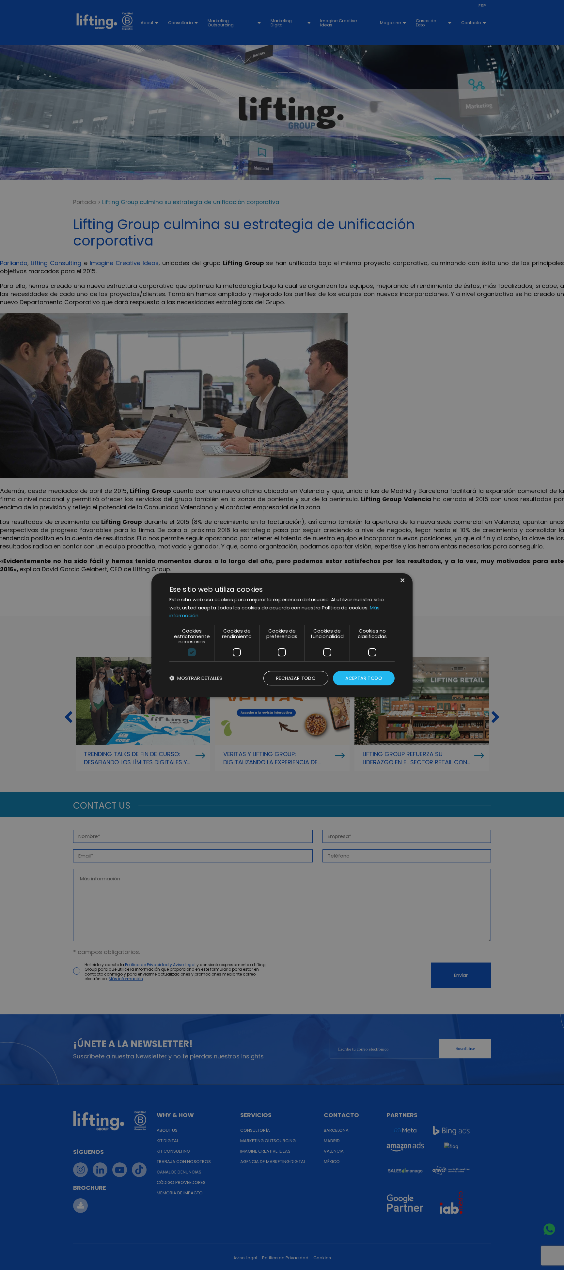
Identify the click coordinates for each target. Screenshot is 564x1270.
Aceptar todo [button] (363, 678)
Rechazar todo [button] (296, 678)
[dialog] (282, 635)
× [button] (402, 580)
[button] (195, 678)
